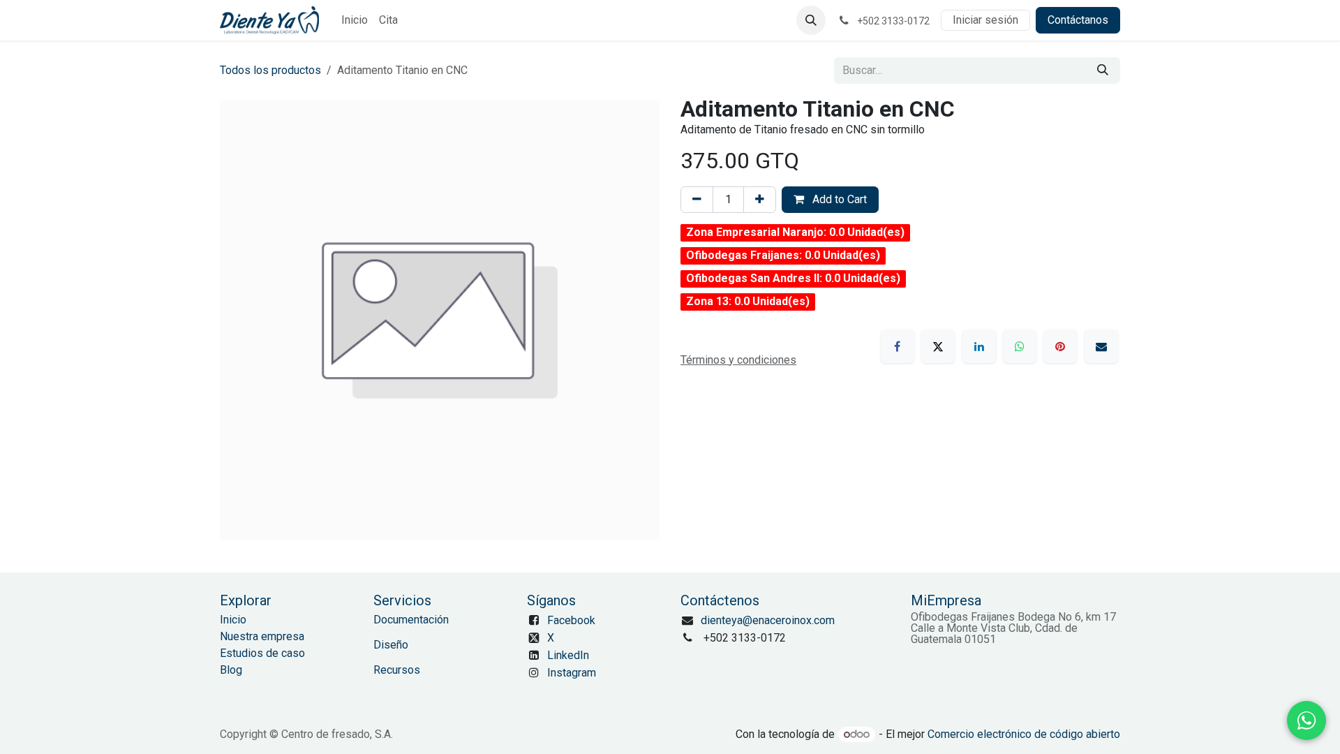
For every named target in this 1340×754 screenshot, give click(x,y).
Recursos (396, 670)
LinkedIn (568, 655)
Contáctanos (1078, 20)
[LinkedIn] (979, 346)
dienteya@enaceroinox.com (768, 620)
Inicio (233, 619)
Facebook (571, 620)
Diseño (390, 644)
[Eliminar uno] (696, 199)
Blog (231, 670)
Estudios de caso (262, 653)
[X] (938, 346)
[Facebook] (897, 346)
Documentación (411, 619)
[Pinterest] (1060, 346)
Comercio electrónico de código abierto (1024, 734)
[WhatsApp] (1019, 346)
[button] (811, 20)
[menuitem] (354, 20)
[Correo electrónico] (1101, 346)
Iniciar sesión (985, 20)
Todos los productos (270, 70)
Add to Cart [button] (838, 199)
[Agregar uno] (759, 199)
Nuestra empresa (262, 636)
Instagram (571, 672)
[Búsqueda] (1102, 70)
